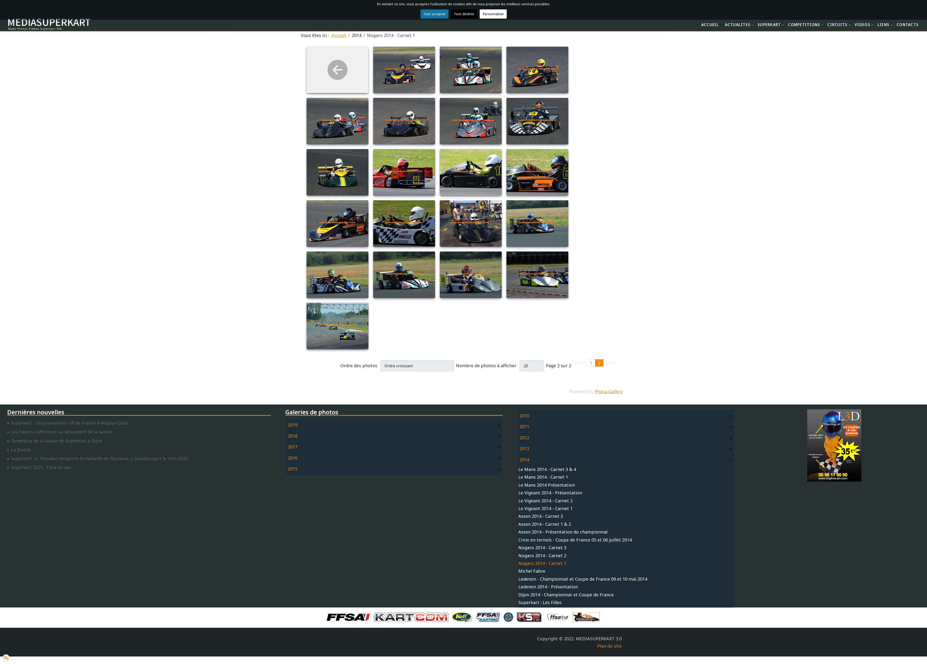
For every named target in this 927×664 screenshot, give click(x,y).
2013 (524, 448)
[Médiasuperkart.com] (587, 617)
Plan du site (609, 646)
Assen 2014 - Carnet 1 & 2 (544, 524)
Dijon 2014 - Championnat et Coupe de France (566, 595)
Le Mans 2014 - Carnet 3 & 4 (547, 469)
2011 (524, 426)
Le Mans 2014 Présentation (546, 485)
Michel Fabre (531, 571)
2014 (524, 459)
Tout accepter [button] (434, 14)
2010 (524, 416)
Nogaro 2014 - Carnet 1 (542, 563)
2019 (292, 425)
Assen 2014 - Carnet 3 (540, 516)
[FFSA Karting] (489, 617)
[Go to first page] (578, 363)
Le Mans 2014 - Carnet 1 (543, 477)
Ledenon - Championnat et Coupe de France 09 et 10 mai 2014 (582, 579)
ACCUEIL (710, 24)
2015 (292, 469)
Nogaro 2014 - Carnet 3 (542, 547)
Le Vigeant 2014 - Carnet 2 (545, 501)
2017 (292, 447)
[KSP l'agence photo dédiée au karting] (530, 617)
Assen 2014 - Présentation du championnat (563, 532)
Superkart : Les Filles (540, 602)
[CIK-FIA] (510, 617)
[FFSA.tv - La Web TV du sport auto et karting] (559, 617)
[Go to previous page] (584, 363)
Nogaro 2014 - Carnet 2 (542, 555)
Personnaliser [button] (493, 14)
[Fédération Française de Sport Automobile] (349, 617)
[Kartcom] (412, 617)
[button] (499, 425)
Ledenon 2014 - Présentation (548, 587)
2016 (292, 458)
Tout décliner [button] (464, 14)
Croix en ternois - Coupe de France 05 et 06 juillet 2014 (575, 540)
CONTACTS (908, 24)
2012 (524, 437)
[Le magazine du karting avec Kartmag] (463, 617)
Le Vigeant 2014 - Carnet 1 (545, 508)
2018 (292, 436)
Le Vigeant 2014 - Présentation (550, 493)
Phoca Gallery (609, 391)
